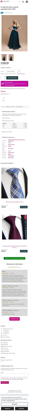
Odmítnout (7, 408)
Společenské (11, 152)
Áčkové (9, 154)
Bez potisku (11, 157)
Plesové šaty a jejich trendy (6, 360)
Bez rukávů (10, 148)
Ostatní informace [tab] (19, 106)
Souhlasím (21, 408)
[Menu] (26, 1)
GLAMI (19, 390)
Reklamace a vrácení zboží (6, 346)
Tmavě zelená (11, 144)
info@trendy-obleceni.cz (8, 329)
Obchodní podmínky (5, 351)
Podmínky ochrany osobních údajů (8, 353)
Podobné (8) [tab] (7, 106)
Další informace (11, 400)
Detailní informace (4, 94)
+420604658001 (6, 331)
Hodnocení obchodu (14, 264)
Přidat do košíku (13, 77)
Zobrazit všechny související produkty (14, 258)
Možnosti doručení (21, 74)
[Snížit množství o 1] (5, 78)
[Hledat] (19, 1)
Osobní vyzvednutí (5, 350)
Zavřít (12, 98)
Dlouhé (9, 146)
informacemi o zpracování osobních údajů (14, 379)
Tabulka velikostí (4, 344)
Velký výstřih (11, 156)
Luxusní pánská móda (12, 390)
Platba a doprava (4, 348)
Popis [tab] (3, 106)
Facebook (5, 335)
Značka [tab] (12, 106)
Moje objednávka (4, 342)
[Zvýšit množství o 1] (5, 77)
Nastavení (14, 404)
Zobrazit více (14, 319)
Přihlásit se (5, 382)
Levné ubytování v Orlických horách (14, 392)
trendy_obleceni (6, 337)
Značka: (8, 12)
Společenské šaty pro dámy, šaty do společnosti (16, 140)
